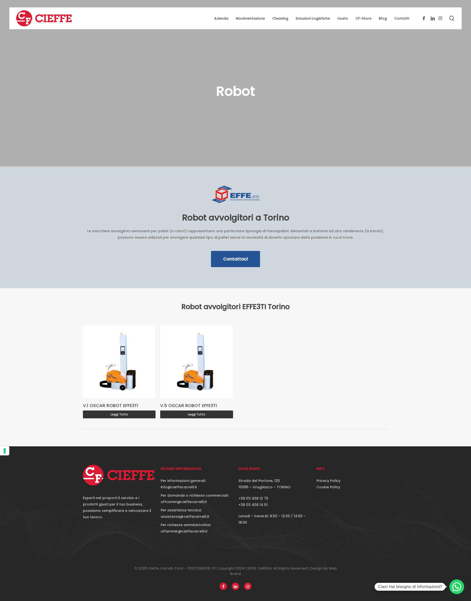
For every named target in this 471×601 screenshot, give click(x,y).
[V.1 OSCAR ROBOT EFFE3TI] (119, 361)
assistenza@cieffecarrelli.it (185, 516)
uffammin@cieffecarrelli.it (184, 531)
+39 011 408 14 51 (253, 504)
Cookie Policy (328, 487)
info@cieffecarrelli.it (179, 487)
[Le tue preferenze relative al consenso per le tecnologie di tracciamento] (4, 450)
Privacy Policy (328, 480)
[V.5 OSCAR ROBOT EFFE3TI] (196, 361)
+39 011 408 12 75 (253, 498)
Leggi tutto (119, 414)
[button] (235, 259)
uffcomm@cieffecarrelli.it (184, 501)
